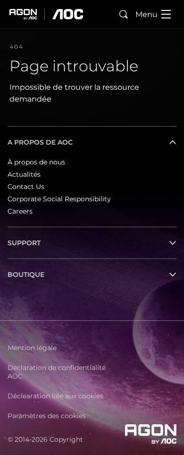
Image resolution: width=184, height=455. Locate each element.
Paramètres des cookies (47, 416)
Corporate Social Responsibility (59, 199)
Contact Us (26, 186)
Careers (20, 211)
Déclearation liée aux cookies (55, 396)
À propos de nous (36, 162)
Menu (146, 14)
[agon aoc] (46, 14)
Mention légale (32, 347)
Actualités (24, 174)
